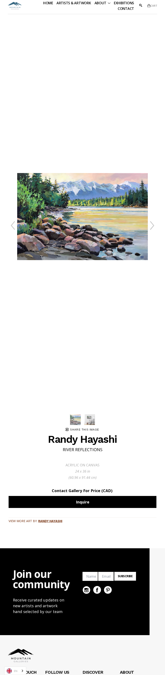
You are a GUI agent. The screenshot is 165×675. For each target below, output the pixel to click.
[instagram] (86, 590)
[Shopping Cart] (148, 5)
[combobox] (15, 671)
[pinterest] (108, 590)
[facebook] (97, 590)
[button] (102, 3)
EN (15, 671)
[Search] (140, 5)
